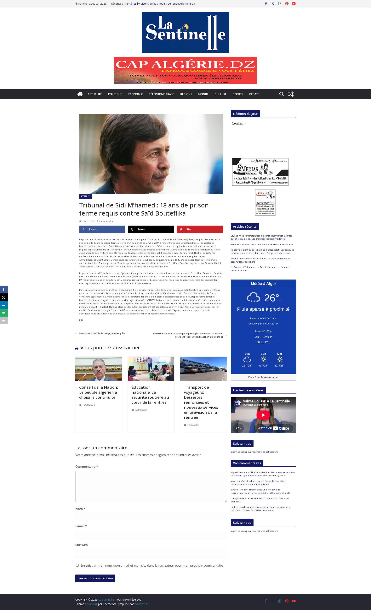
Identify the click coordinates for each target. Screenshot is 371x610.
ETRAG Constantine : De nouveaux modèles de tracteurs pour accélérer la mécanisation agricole (263, 474)
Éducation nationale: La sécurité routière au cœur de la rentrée (150, 395)
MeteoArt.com (269, 377)
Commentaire (86, 466)
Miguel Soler (237, 472)
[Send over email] (4, 313)
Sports (238, 94)
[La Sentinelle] (80, 94)
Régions (186, 94)
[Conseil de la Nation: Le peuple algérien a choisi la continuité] (98, 358)
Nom (80, 509)
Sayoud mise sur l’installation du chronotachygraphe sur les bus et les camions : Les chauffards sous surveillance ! (261, 237)
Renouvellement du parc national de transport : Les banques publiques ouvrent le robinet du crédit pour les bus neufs (262, 251)
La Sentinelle (106, 221)
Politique (115, 94)
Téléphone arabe (161, 94)
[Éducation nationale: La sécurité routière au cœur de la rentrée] (151, 358)
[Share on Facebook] (4, 289)
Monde (203, 94)
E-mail (81, 526)
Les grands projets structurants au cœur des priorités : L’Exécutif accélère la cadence (260, 509)
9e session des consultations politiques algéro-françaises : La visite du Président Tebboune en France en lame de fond (188, 335)
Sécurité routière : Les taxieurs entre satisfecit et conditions (262, 244)
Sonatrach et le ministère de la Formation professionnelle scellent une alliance (258, 482)
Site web (81, 545)
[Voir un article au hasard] (291, 94)
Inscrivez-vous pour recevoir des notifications (254, 451)
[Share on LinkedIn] (4, 305)
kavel (233, 480)
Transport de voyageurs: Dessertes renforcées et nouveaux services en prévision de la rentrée (201, 402)
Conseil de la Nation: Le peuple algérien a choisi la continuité (98, 392)
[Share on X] (4, 297)
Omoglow (236, 498)
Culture (221, 94)
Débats (254, 94)
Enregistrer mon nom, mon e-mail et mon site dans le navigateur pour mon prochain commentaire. (152, 565)
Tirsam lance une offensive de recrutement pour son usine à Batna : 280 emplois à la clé (260, 491)
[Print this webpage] (4, 320)
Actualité (95, 94)
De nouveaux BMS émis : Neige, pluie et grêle (102, 333)
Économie (135, 94)
